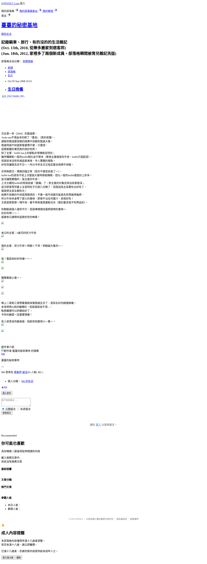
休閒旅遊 (28, 61)
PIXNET (79, 519)
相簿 (10, 67)
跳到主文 (6, 34)
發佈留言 (7, 413)
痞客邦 (18, 372)
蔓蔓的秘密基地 (19, 25)
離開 (18, 557)
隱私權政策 (121, 519)
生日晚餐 (15, 89)
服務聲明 (134, 519)
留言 (24, 372)
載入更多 (7, 393)
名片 (10, 75)
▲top (4, 387)
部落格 (12, 71)
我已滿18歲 (8, 557)
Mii (3, 354)
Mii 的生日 (27, 381)
